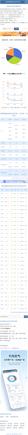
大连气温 (22, 423)
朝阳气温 (21, 427)
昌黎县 (2, 416)
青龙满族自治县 (14, 416)
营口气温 (2, 427)
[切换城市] (25, 28)
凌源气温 (2, 429)
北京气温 (10, 423)
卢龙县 (7, 416)
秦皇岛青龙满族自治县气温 (20, 312)
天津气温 (16, 423)
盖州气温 (8, 427)
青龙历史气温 (15, 348)
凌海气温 (16, 425)
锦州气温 (10, 425)
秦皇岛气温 (3, 423)
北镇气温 (22, 425)
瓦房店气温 (3, 425)
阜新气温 (15, 427)
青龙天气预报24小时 (5, 348)
